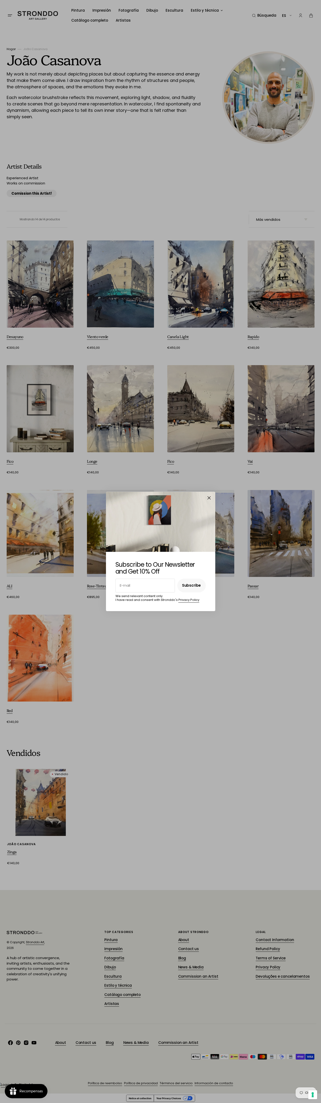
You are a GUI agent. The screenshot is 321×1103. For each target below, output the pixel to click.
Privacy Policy (188, 600)
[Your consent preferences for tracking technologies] (312, 1094)
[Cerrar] (209, 498)
